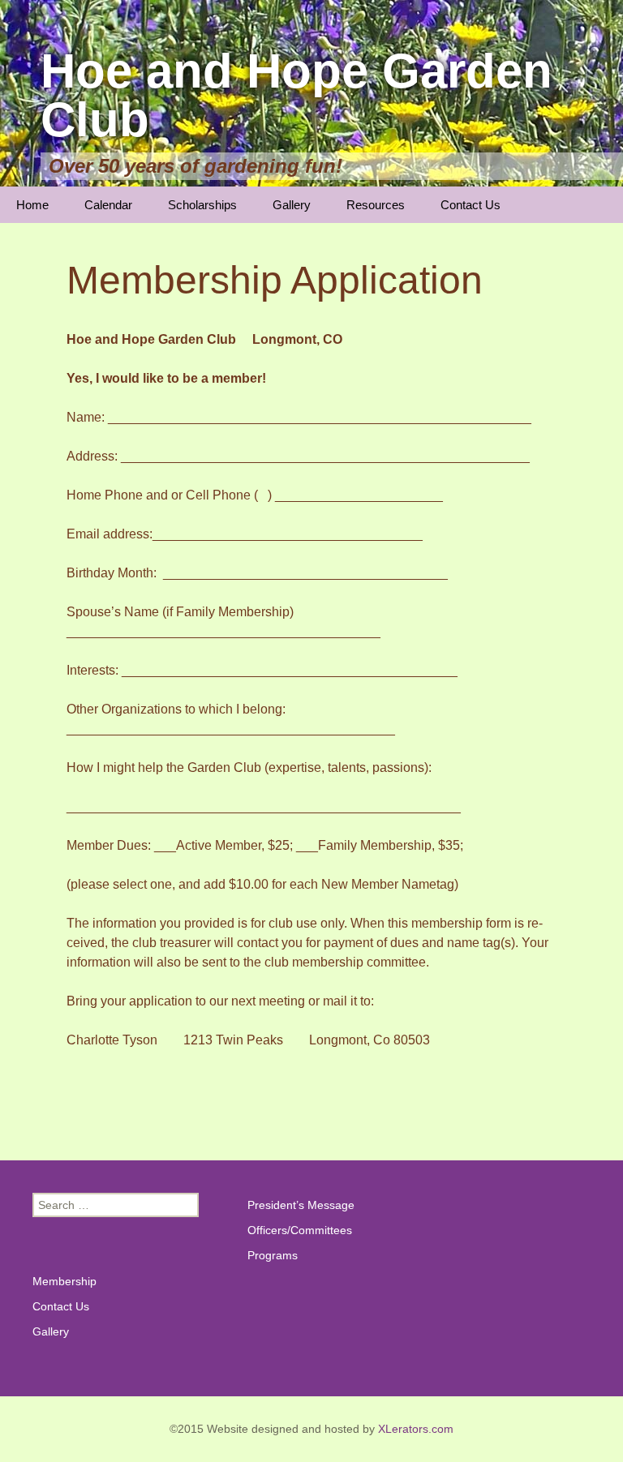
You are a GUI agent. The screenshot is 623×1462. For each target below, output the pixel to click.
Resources (375, 205)
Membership (64, 1281)
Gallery (292, 205)
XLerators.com (415, 1428)
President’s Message (300, 1204)
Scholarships (202, 205)
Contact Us (470, 205)
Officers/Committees (299, 1230)
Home (32, 205)
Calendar (108, 205)
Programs (272, 1255)
